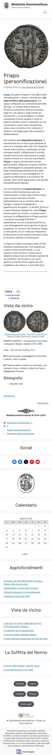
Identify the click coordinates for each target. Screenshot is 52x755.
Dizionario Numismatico (18, 423)
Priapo (7, 94)
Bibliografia (15, 298)
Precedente (9, 396)
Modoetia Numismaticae (29, 4)
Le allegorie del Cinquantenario (19, 630)
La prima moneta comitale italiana (20, 634)
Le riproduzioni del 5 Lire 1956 (18, 670)
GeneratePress (26, 723)
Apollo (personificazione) (19, 430)
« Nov (25, 554)
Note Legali (26, 704)
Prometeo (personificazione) (20, 433)
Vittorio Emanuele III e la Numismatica (22, 592)
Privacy (32, 694)
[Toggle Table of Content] (17, 292)
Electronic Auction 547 (35, 334)
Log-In (33, 684)
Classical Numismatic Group (15, 334)
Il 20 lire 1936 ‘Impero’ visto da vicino (21, 666)
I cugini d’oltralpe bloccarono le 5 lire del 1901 (26, 639)
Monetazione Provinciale (35, 341)
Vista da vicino (13, 295)
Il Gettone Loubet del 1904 (17, 596)
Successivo (42, 403)
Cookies (19, 694)
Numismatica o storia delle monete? (21, 588)
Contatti (20, 684)
